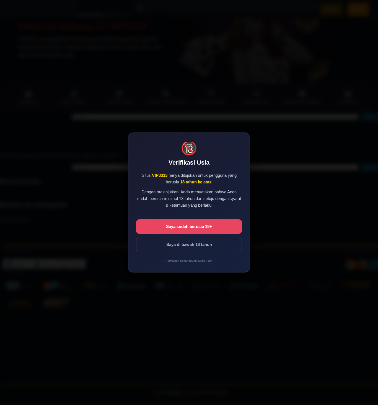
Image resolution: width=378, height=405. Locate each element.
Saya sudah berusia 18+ (189, 226)
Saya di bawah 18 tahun (189, 244)
